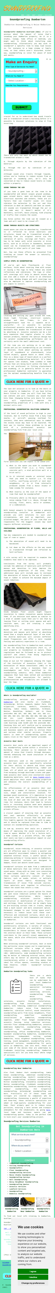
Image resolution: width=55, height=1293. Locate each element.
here (48, 1110)
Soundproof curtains (14, 923)
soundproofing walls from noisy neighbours (24, 1013)
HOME (22, 15)
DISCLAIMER (48, 15)
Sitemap (5, 1262)
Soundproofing (10, 699)
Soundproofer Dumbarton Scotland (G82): (22, 32)
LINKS (28, 15)
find (12, 1072)
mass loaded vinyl (41, 777)
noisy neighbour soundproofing (29, 1039)
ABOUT (34, 15)
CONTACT (40, 15)
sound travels (44, 116)
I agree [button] (33, 1271)
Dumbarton (8, 702)
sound (41, 155)
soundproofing (10, 44)
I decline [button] (33, 1277)
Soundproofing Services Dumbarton (22, 1121)
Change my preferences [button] (33, 1283)
